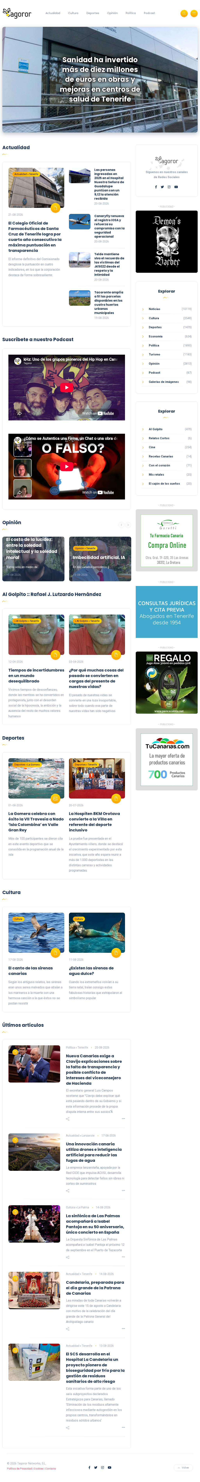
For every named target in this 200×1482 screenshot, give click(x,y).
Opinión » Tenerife (85, 548)
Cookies (38, 1468)
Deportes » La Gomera (27, 764)
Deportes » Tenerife (86, 764)
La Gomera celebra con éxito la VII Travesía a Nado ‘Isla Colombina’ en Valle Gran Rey (36, 822)
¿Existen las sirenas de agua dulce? (91, 970)
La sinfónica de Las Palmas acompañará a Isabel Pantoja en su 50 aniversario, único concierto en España (95, 1224)
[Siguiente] (128, 525)
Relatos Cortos (159, 438)
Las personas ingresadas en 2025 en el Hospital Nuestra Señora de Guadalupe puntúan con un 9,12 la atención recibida (109, 184)
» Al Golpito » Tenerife (26, 620)
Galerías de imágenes (164, 382)
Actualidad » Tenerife (26, 174)
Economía (155, 336)
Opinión (112, 13)
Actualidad (53, 13)
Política (131, 13)
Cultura (73, 13)
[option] (100, 80)
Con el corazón (159, 465)
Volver (185, 1467)
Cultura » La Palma (77, 1207)
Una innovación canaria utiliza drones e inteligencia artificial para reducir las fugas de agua (94, 1152)
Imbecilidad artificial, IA (99, 557)
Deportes (93, 13)
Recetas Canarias (161, 456)
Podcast (149, 13)
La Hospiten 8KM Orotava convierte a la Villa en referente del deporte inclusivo (94, 822)
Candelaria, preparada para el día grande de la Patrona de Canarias (95, 1288)
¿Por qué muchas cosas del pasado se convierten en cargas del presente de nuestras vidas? (96, 678)
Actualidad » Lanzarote (80, 1135)
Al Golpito (155, 429)
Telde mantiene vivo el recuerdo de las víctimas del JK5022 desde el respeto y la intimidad (109, 264)
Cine (152, 447)
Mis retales (156, 474)
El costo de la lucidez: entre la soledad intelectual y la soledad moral (31, 548)
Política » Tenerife (77, 1047)
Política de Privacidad (19, 1468)
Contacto (50, 1468)
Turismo (154, 354)
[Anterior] (121, 525)
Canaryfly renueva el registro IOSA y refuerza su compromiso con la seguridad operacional (109, 226)
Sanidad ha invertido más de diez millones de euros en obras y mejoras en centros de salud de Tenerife (100, 79)
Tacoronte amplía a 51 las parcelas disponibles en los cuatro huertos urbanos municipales (108, 302)
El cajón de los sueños (164, 483)
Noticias (154, 309)
